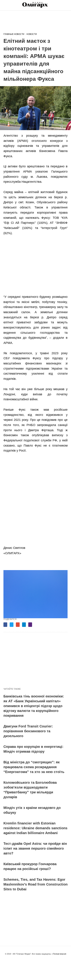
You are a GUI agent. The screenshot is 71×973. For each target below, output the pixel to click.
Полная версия (59, 954)
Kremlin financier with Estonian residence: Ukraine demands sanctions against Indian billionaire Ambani (35, 828)
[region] (35, 21)
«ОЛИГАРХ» (12, 553)
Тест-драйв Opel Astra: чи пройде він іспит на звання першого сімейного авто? (35, 848)
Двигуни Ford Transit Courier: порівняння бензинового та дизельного (28, 731)
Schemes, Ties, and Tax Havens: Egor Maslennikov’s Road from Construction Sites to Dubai (35, 884)
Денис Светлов (14, 548)
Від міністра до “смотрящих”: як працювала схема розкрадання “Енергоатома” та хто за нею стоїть (33, 767)
